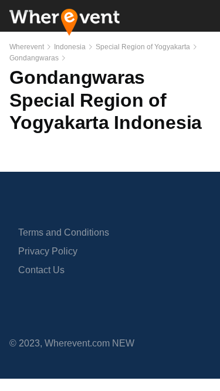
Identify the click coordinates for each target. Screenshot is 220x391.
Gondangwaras (34, 58)
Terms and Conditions (63, 232)
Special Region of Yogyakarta (143, 47)
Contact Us (41, 270)
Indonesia (70, 47)
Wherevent (26, 47)
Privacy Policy (47, 251)
